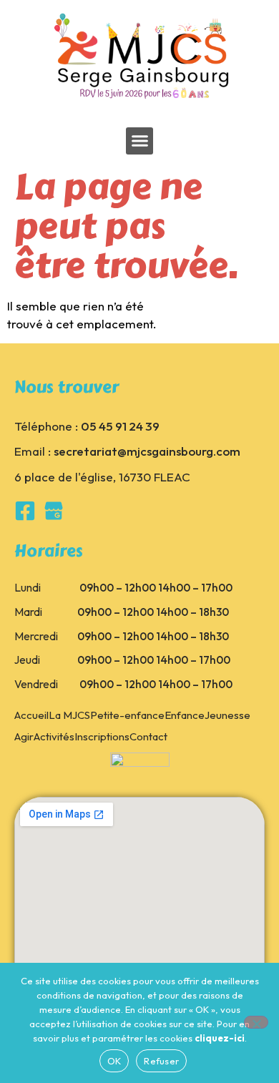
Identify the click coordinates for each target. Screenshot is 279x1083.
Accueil (31, 715)
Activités (54, 736)
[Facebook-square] (25, 510)
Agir (24, 736)
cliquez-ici (220, 1038)
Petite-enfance (127, 715)
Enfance (185, 715)
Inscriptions (101, 736)
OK (114, 1061)
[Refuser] (256, 1022)
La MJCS (69, 715)
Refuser (161, 1061)
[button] (139, 141)
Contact (148, 736)
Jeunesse (227, 715)
